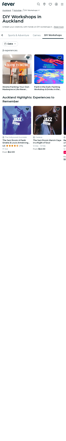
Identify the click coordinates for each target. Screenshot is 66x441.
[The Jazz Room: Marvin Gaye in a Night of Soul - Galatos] (47, 120)
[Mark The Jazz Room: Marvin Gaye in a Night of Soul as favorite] (58, 109)
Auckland (6, 10)
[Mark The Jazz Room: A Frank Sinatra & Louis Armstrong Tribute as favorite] (27, 109)
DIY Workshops (53, 35)
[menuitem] (18, 35)
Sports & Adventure (18, 35)
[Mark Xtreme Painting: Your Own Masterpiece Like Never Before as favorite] (28, 58)
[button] (32, 10)
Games (37, 35)
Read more (59, 27)
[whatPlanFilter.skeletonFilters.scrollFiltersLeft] (2, 35)
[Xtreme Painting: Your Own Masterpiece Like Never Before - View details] (17, 69)
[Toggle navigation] (62, 4)
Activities (17, 10)
